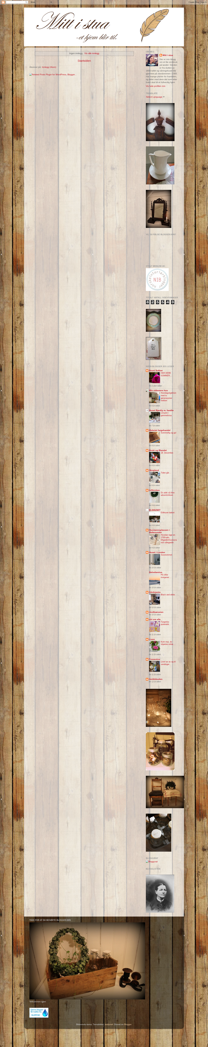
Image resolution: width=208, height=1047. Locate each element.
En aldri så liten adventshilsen (168, 493)
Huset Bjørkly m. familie (161, 410)
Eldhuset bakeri (168, 512)
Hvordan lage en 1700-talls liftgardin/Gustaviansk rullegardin (169, 539)
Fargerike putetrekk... (166, 623)
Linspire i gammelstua (166, 414)
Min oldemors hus (158, 390)
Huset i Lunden (157, 552)
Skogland (154, 470)
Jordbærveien (156, 612)
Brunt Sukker (156, 370)
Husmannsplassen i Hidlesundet (159, 531)
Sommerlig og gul (168, 433)
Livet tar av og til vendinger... (168, 663)
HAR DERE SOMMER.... (166, 374)
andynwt (109, 1024)
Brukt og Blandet (158, 450)
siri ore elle (154, 619)
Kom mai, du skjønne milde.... (168, 643)
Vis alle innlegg (91, 53)
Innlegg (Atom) (49, 67)
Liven (152, 639)
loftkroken (154, 490)
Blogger (127, 1024)
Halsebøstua (155, 572)
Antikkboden (155, 679)
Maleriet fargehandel (159, 430)
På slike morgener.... (166, 576)
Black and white (168, 595)
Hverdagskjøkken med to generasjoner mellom (168, 397)
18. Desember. (167, 453)
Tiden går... (166, 473)
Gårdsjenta (154, 592)
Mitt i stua (168, 55)
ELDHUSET (154, 510)
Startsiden (84, 60)
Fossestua (154, 659)
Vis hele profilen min (155, 86)
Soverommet (166, 555)
